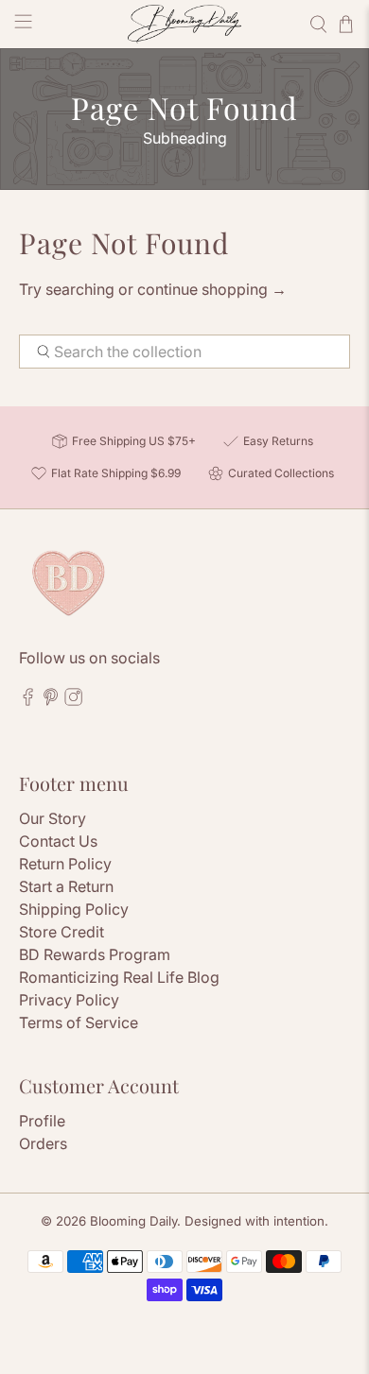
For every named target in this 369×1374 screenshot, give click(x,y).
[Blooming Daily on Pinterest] (51, 701)
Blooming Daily (133, 1220)
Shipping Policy (74, 909)
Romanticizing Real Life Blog (119, 977)
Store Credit (61, 931)
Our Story (52, 818)
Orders (43, 1143)
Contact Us (58, 841)
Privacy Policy (69, 999)
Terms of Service (78, 1022)
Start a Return (66, 886)
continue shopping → (212, 289)
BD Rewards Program (94, 954)
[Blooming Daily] (185, 24)
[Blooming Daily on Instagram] (73, 701)
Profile (42, 1120)
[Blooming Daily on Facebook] (28, 701)
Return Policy (65, 863)
